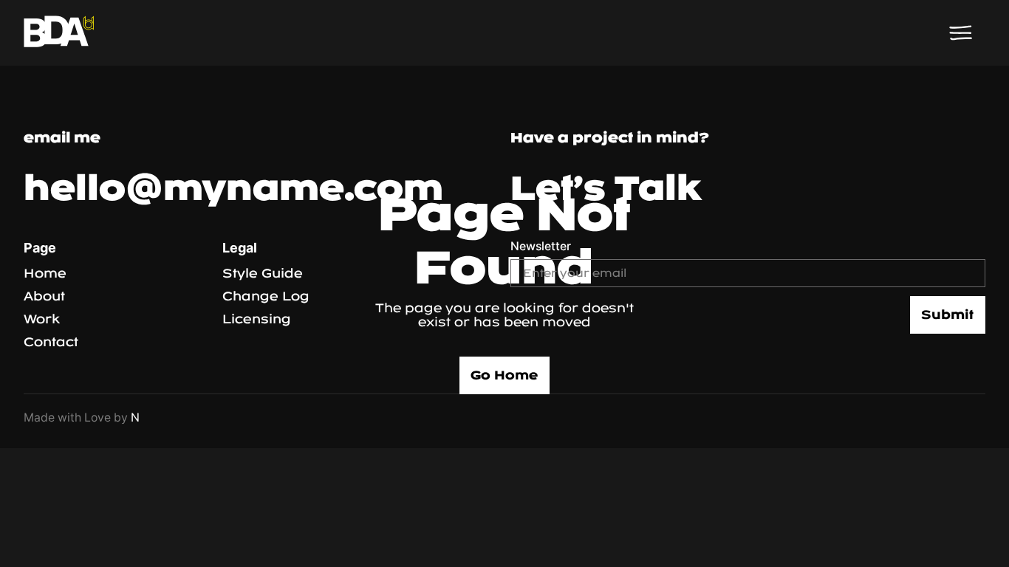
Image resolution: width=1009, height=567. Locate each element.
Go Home (504, 375)
